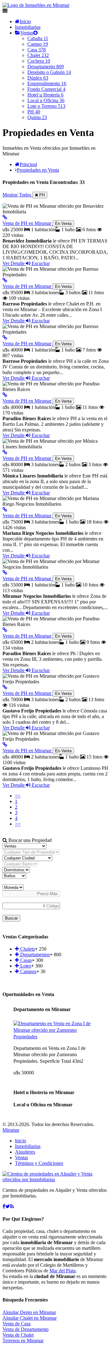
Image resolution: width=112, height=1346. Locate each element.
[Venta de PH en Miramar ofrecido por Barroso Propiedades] (4, 280)
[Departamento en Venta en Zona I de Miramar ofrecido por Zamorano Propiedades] (56, 1036)
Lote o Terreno (46, 106)
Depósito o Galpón (49, 72)
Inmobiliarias (27, 27)
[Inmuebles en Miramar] (56, 1179)
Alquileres (25, 1152)
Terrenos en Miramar (23, 1340)
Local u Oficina (45, 100)
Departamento (45, 66)
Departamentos (34, 954)
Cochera (38, 61)
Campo (37, 44)
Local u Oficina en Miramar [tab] (42, 1104)
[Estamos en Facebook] (3, 1206)
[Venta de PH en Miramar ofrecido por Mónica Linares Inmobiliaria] (4, 452)
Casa (36, 49)
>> (18, 824)
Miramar (10, 1130)
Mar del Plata (62, 1270)
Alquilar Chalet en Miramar (29, 1318)
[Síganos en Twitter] (7, 1206)
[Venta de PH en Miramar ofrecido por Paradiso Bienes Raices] (4, 395)
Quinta (37, 117)
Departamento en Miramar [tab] (42, 1009)
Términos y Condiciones (39, 1163)
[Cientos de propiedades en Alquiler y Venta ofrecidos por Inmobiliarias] (35, 5)
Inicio (25, 21)
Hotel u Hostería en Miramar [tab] (43, 1092)
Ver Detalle (14, 263)
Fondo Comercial (46, 89)
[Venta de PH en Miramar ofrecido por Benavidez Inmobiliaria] (4, 217)
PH (33, 111)
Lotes (25, 965)
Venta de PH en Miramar (37, 223)
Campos (27, 971)
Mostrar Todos (17, 194)
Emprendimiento (46, 83)
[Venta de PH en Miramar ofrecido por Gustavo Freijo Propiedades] (4, 687)
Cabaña (37, 38)
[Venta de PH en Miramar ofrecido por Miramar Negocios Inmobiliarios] (4, 572)
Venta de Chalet (18, 1335)
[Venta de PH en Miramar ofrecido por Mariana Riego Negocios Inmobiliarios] (4, 509)
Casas (25, 960)
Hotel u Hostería (45, 94)
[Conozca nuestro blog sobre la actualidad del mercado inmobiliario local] (12, 1206)
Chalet (38, 55)
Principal (28, 164)
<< (18, 795)
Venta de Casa (16, 1323)
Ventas (26, 32)
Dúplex (37, 78)
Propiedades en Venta (38, 170)
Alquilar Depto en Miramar (29, 1312)
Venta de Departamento (25, 1329)
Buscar (11, 918)
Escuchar (40, 263)
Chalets (27, 949)
